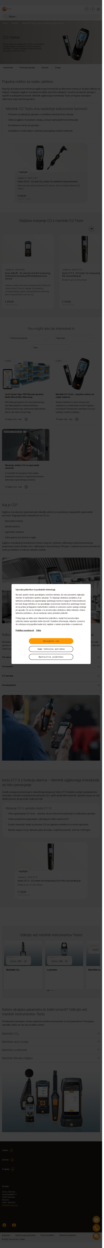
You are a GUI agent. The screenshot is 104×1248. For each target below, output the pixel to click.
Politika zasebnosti (25, 630)
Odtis (38, 630)
